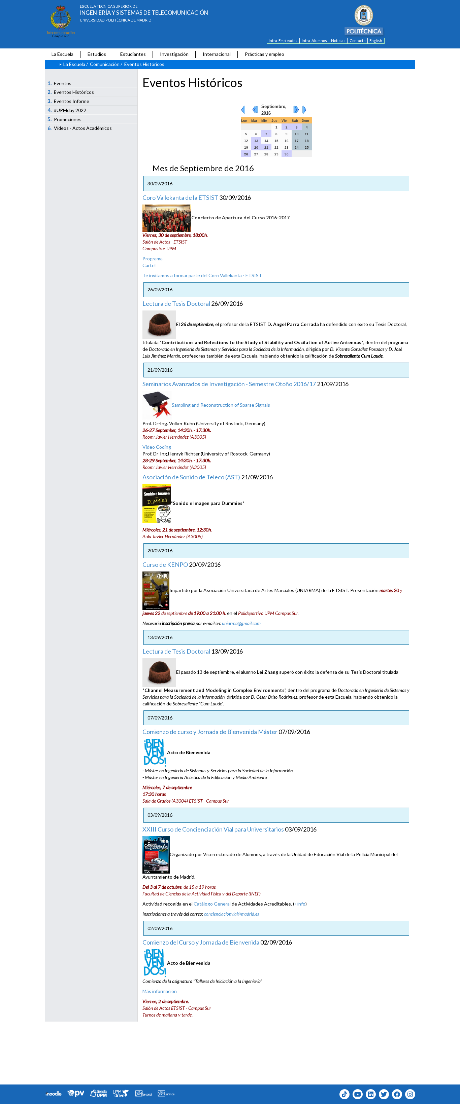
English (375, 40)
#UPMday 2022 (67, 110)
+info (299, 904)
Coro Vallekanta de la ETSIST (180, 197)
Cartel (149, 265)
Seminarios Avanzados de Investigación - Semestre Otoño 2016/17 (229, 384)
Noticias (338, 40)
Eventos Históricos (70, 92)
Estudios (97, 54)
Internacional (217, 54)
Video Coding (156, 447)
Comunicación (105, 64)
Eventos (59, 83)
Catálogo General (212, 904)
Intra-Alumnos (314, 40)
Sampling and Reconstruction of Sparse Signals (221, 405)
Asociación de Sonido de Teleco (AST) (191, 477)
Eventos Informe (68, 101)
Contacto (357, 40)
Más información (159, 991)
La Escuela (62, 54)
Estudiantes (133, 54)
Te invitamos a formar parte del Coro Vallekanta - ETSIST (202, 275)
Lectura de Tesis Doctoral (176, 303)
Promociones (64, 119)
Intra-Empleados (283, 40)
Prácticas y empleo (264, 54)
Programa (152, 258)
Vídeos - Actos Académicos (79, 128)
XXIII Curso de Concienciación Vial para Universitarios (213, 829)
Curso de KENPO (165, 564)
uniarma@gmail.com (241, 623)
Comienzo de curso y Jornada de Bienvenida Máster (209, 731)
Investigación (174, 54)
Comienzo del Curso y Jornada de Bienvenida (200, 942)
